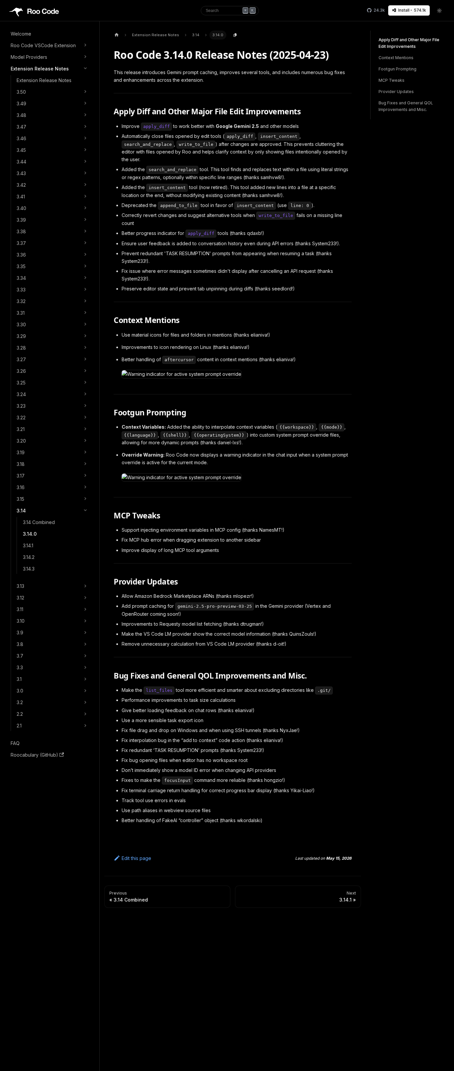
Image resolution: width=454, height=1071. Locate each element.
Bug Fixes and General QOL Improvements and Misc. (406, 106)
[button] (49, 45)
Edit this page (136, 858)
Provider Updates (396, 91)
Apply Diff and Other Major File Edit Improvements (409, 43)
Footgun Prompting (397, 68)
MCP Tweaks (391, 80)
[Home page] (116, 35)
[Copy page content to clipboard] (235, 35)
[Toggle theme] (439, 10)
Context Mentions (396, 57)
